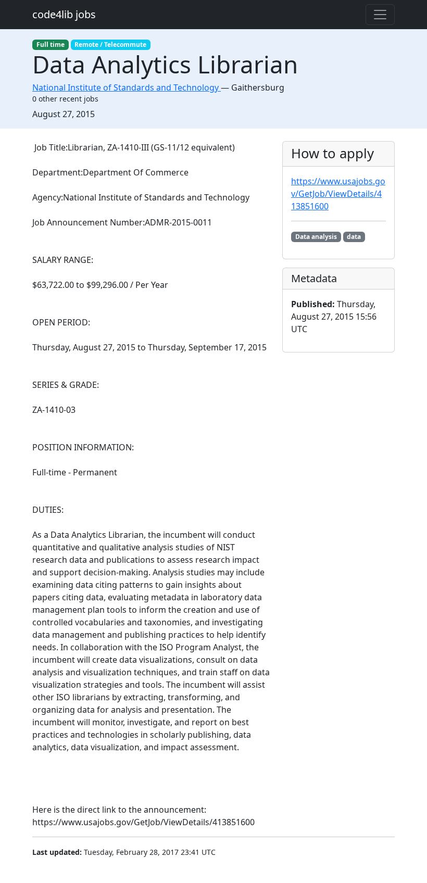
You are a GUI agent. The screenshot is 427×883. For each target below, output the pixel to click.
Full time (50, 44)
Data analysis (316, 236)
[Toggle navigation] (380, 14)
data (354, 236)
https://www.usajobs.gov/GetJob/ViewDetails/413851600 (338, 193)
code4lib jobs (64, 14)
